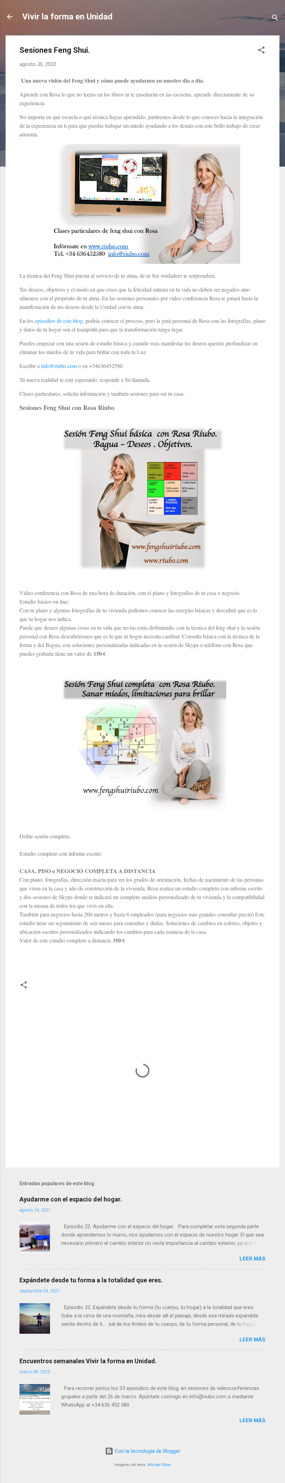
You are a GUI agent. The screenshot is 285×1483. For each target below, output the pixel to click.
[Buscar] (275, 19)
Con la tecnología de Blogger (146, 1451)
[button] (261, 51)
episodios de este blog (59, 320)
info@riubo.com (59, 365)
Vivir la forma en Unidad (67, 17)
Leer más (252, 1259)
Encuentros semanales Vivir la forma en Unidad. (88, 1361)
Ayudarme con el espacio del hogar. (70, 1199)
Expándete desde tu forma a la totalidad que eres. (91, 1280)
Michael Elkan (159, 1465)
